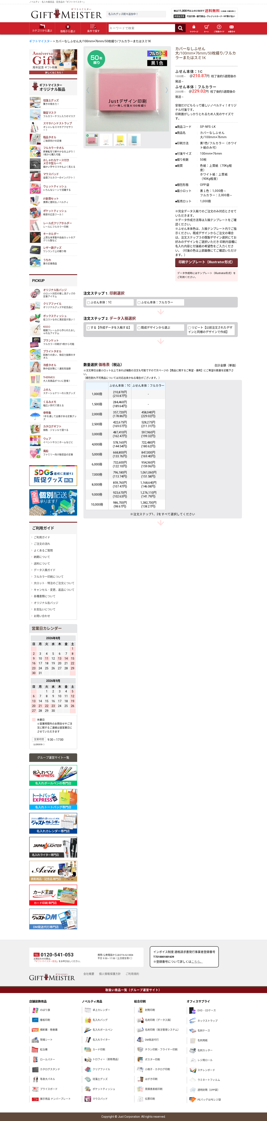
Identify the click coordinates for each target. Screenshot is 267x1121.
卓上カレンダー (101, 1010)
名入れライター (101, 1039)
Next (167, 90)
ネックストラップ (208, 1020)
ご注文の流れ (42, 543)
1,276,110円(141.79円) (148, 494)
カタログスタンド (50, 1069)
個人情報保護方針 (110, 973)
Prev (88, 90)
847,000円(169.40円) (148, 454)
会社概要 (88, 973)
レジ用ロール (205, 1060)
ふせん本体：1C (101, 302)
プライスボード (49, 1089)
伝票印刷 (150, 1098)
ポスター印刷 (152, 1059)
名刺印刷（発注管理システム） (162, 1029)
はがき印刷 (151, 1079)
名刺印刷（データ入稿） (159, 1020)
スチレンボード (206, 1070)
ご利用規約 (132, 973)
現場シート (46, 1039)
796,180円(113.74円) (120, 474)
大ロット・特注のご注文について (54, 583)
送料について (42, 563)
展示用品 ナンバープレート (55, 1098)
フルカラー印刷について (49, 576)
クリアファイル (101, 1069)
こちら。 (197, 961)
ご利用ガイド (219, 28)
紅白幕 (44, 1049)
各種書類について (44, 596)
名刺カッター (205, 1050)
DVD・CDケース (207, 1010)
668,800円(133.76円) (120, 454)
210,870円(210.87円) (120, 394)
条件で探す (93, 31)
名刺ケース (204, 1030)
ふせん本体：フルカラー (156, 302)
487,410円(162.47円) (120, 434)
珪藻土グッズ (100, 1079)
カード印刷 (99, 1049)
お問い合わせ (42, 616)
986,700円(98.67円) (120, 504)
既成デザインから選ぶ (155, 327)
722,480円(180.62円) (148, 444)
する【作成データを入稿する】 (110, 327)
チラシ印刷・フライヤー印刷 (161, 1049)
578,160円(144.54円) (120, 444)
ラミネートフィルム (209, 1080)
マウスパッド (100, 1098)
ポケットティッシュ (104, 1089)
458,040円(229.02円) (148, 414)
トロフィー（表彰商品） (106, 1059)
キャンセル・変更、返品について (54, 589)
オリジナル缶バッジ (46, 602)
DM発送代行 (152, 1039)
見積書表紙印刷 (153, 1089)
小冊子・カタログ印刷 (157, 1069)
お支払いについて (44, 609)
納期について (42, 556)
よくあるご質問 (43, 550)
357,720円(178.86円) (120, 414)
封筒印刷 (150, 1010)
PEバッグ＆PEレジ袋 (209, 1099)
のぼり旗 (45, 1010)
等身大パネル (47, 1079)
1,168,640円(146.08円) (148, 484)
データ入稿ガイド (44, 570)
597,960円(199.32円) (148, 434)
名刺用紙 (203, 1040)
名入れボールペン (103, 1029)
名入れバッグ (100, 1020)
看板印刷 (45, 1020)
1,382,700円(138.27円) (148, 504)
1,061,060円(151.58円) (148, 474)
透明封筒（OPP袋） (209, 1090)
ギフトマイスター (41, 41)
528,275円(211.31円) (148, 424)
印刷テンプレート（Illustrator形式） (207, 262)
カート (206, 28)
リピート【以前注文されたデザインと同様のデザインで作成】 (210, 330)
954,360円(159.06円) (148, 464)
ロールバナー (47, 1059)
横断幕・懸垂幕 (49, 1029)
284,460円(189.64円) (120, 404)
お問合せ (231, 28)
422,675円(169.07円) (120, 424)
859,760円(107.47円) (120, 484)
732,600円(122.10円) (120, 464)
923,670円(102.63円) (120, 494)
